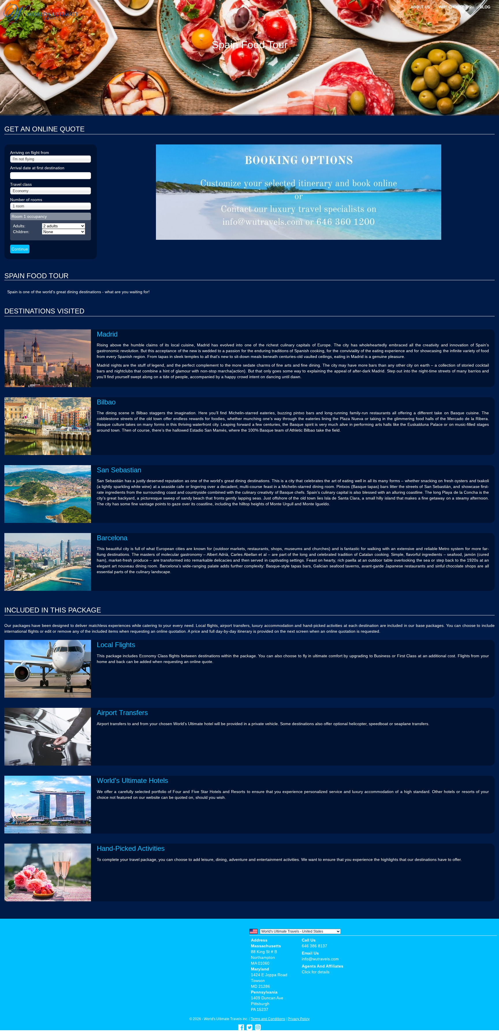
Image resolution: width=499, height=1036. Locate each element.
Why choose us (455, 7)
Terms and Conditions (268, 1019)
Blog (485, 7)
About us (420, 7)
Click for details (315, 972)
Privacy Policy (299, 1019)
